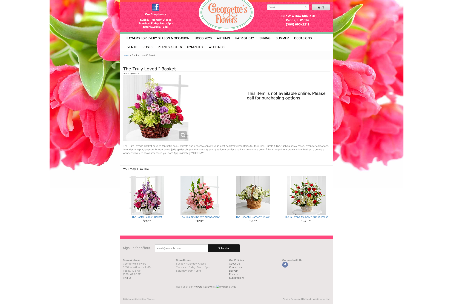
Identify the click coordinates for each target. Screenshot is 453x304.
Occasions (303, 38)
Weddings (217, 47)
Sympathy (195, 47)
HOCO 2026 (203, 38)
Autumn (223, 38)
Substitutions (236, 277)
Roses (148, 47)
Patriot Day (244, 38)
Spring (264, 38)
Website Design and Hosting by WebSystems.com (306, 299)
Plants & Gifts (170, 47)
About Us (234, 263)
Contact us (235, 267)
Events (131, 47)
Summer (282, 38)
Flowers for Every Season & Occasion (158, 38)
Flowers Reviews (203, 286)
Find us (127, 277)
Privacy (233, 274)
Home (126, 55)
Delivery (234, 270)
